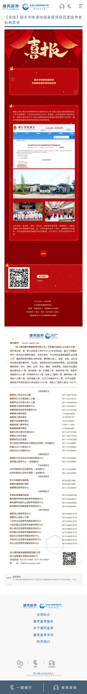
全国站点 (43, 614)
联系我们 (43, 642)
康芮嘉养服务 (43, 621)
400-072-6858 (71, 7)
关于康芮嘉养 (43, 628)
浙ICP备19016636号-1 (43, 673)
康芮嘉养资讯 (43, 635)
